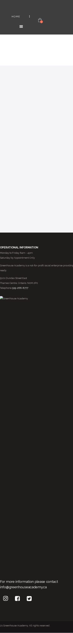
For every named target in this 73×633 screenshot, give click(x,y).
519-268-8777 (20, 288)
